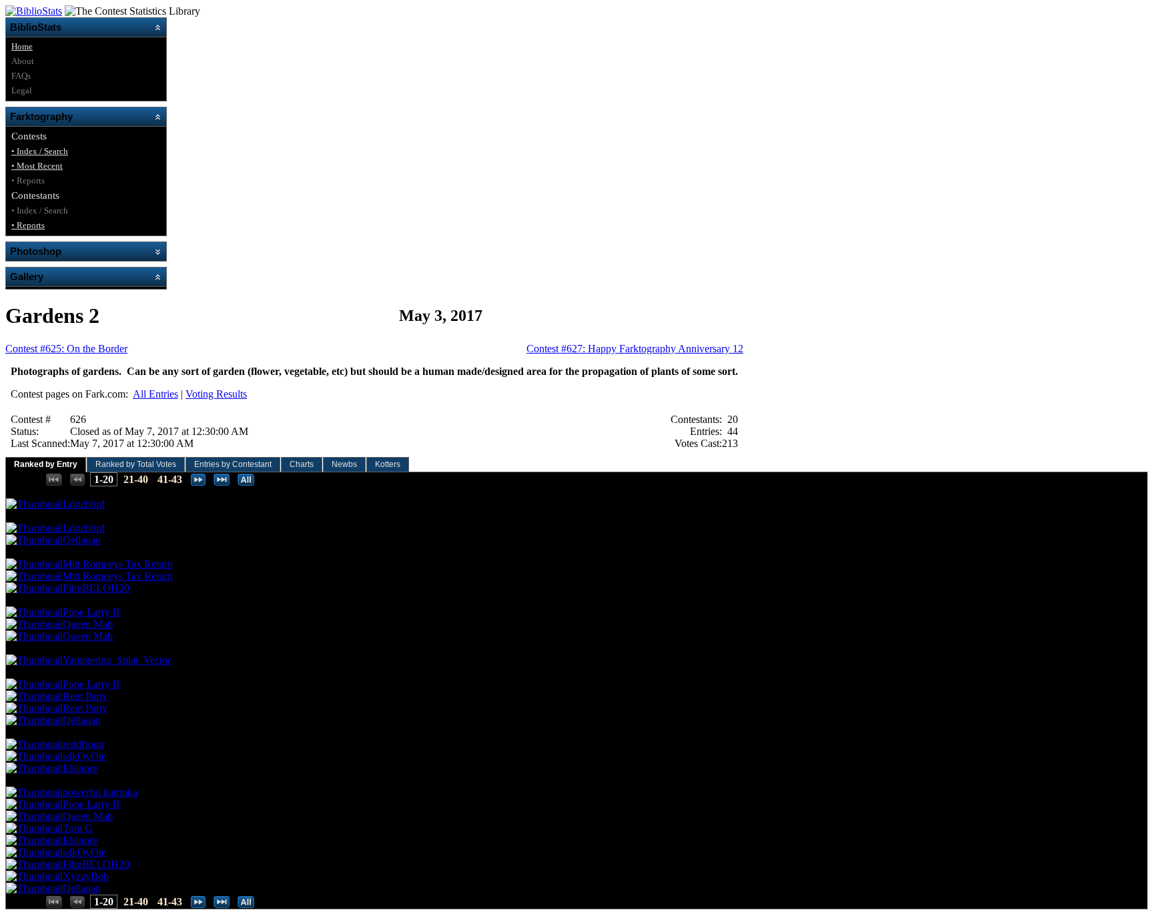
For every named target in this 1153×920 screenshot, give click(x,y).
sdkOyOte (84, 756)
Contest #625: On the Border (66, 348)
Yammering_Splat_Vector (117, 660)
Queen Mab (88, 624)
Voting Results (216, 394)
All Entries (155, 394)
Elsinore (80, 768)
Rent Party (85, 696)
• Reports (28, 225)
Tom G (78, 828)
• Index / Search (39, 151)
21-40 (135, 479)
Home (22, 46)
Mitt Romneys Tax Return (118, 564)
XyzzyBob (86, 876)
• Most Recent (37, 166)
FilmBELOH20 (96, 588)
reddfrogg (83, 744)
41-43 (169, 479)
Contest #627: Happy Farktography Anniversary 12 (634, 348)
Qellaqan (82, 540)
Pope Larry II (91, 612)
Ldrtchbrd (84, 504)
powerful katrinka (100, 792)
